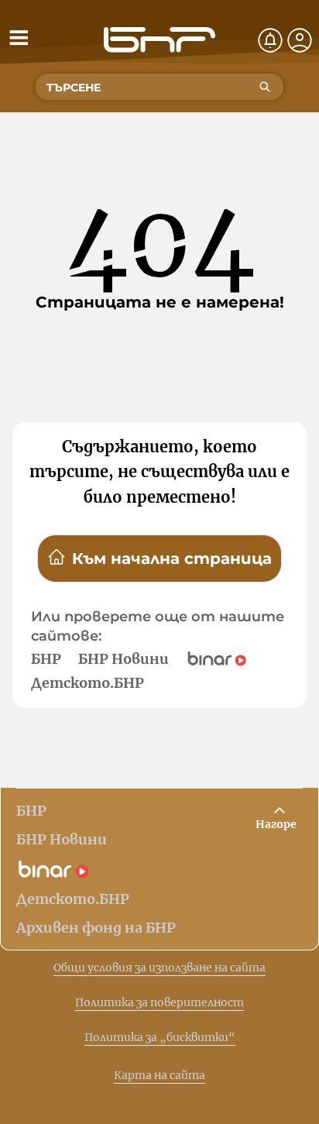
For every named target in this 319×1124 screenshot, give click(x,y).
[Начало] (159, 40)
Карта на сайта (159, 1075)
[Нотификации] (270, 40)
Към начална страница (172, 558)
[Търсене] (264, 86)
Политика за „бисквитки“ (159, 1037)
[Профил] (299, 40)
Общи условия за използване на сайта (159, 967)
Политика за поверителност (159, 1002)
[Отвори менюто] (18, 37)
